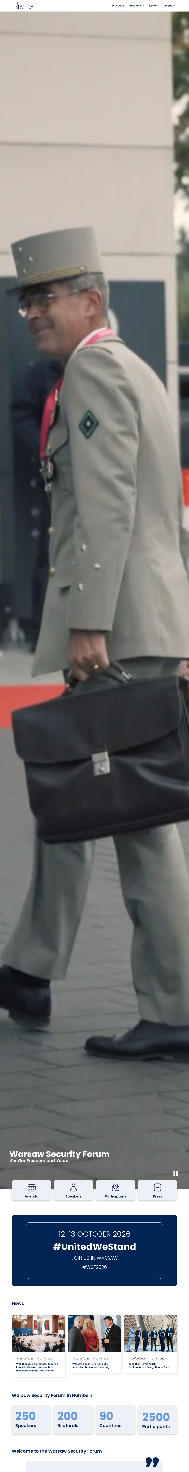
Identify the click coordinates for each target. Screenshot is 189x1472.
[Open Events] (158, 6)
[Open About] (173, 6)
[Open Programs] (142, 6)
